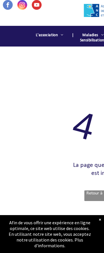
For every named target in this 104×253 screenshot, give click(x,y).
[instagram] (22, 5)
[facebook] (8, 5)
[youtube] (37, 5)
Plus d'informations (58, 242)
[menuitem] (50, 35)
